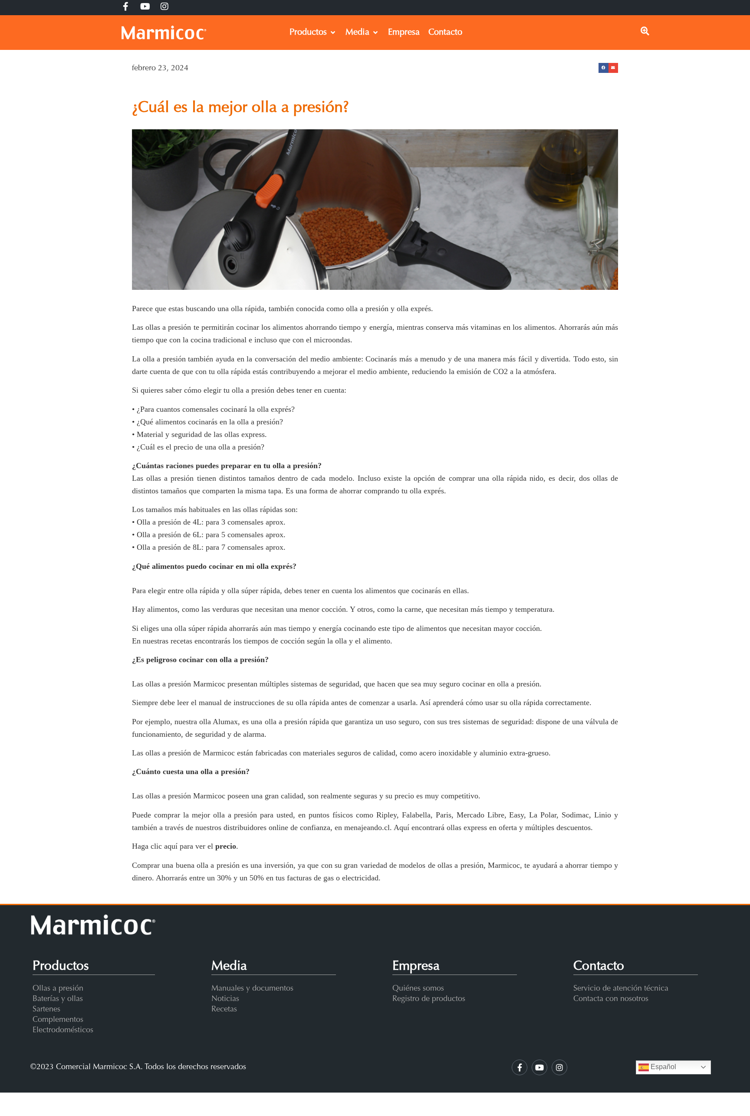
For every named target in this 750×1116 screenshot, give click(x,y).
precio (225, 846)
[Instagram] (559, 1067)
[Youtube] (539, 1067)
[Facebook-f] (519, 1067)
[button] (604, 68)
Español (662, 1066)
